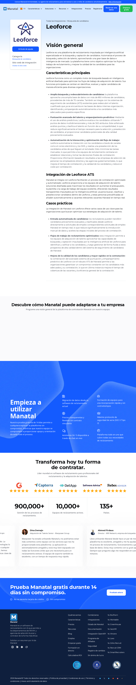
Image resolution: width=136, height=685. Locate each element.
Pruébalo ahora (116, 592)
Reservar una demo (111, 9)
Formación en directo (74, 649)
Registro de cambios (96, 651)
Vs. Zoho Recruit (114, 643)
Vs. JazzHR (112, 629)
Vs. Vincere (112, 634)
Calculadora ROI (75, 655)
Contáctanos (93, 615)
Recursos (72, 629)
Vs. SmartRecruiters (116, 652)
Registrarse (97, 9)
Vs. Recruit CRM (114, 648)
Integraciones (77, 9)
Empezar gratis (74, 643)
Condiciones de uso (76, 678)
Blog (70, 634)
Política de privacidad (58, 678)
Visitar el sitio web (19, 66)
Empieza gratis (126, 9)
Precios (88, 9)
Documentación (95, 629)
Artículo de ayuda (25, 49)
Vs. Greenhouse (114, 624)
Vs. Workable (113, 620)
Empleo (71, 638)
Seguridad (92, 646)
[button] (23, 9)
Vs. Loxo (111, 638)
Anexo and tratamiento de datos (34, 681)
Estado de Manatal (96, 624)
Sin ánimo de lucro (96, 655)
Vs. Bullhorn (113, 615)
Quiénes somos (74, 615)
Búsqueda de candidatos (21, 59)
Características (74, 620)
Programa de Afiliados (93, 639)
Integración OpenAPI (97, 634)
